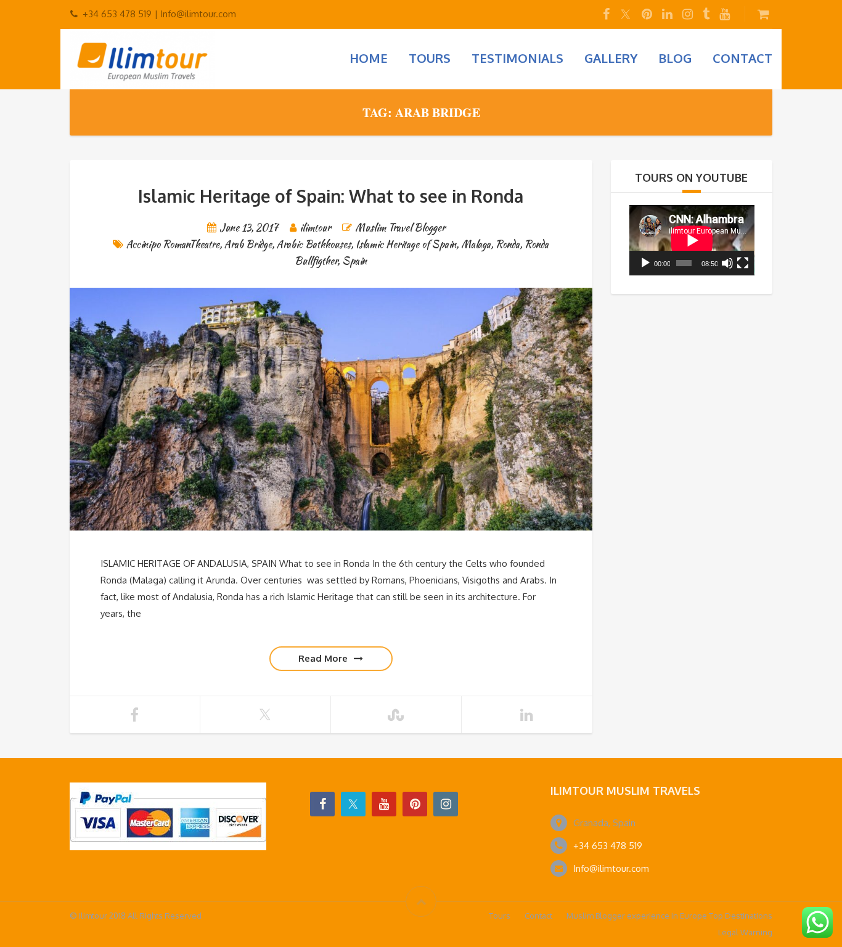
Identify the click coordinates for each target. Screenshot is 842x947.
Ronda (508, 244)
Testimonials (517, 58)
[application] (691, 240)
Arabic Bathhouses (314, 244)
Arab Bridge (248, 244)
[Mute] (727, 263)
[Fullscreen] (743, 263)
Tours (430, 58)
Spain (354, 261)
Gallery (610, 58)
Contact (742, 58)
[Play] (645, 263)
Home (368, 58)
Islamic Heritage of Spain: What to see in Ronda (330, 196)
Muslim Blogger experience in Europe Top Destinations (669, 916)
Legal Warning (745, 932)
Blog (675, 58)
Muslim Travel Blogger (400, 228)
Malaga (476, 244)
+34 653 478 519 (607, 845)
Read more (323, 658)
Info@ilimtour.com (611, 868)
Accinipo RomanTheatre (172, 244)
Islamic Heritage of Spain (406, 244)
